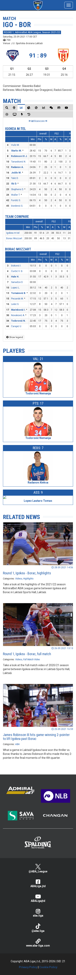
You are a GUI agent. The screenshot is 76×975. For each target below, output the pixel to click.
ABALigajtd (38, 900)
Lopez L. (15, 287)
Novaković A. (18, 315)
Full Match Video (31, 659)
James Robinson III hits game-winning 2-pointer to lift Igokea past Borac (36, 737)
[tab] (7, 107)
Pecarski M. (17, 298)
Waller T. (15, 194)
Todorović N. (18, 320)
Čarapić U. (16, 326)
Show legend (16, 337)
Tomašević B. (18, 293)
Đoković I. (16, 265)
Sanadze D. (17, 282)
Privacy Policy (28, 967)
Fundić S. (16, 200)
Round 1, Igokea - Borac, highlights (27, 573)
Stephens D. (17, 189)
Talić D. (15, 178)
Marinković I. (18, 309)
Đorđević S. (17, 205)
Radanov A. (17, 167)
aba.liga (38, 915)
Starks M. (16, 150)
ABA (17, 744)
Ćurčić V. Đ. (17, 271)
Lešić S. (15, 304)
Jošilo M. (16, 172)
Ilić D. (14, 183)
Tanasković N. (18, 161)
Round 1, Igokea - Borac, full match (27, 654)
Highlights (28, 578)
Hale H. (15, 276)
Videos (18, 578)
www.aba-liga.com (38, 945)
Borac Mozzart (14, 238)
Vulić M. (15, 145)
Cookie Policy (48, 967)
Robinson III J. (19, 156)
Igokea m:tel (15, 129)
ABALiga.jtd (38, 886)
